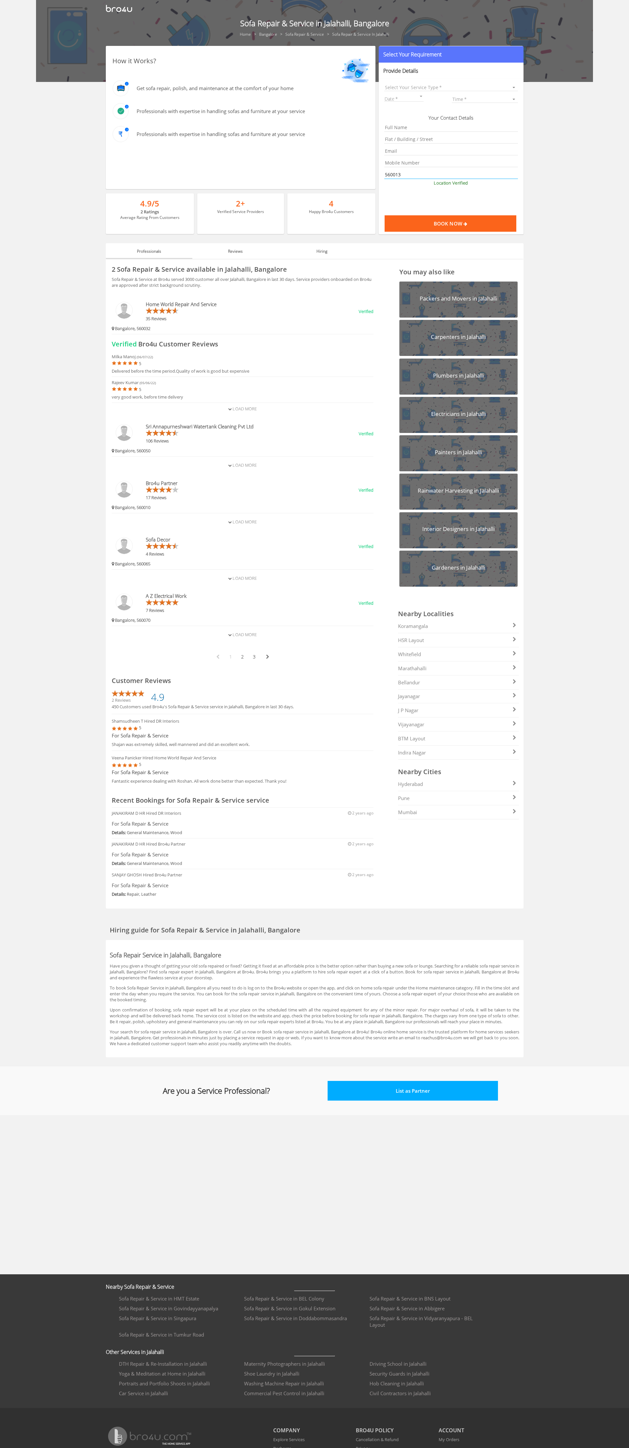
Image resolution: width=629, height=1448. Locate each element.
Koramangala (413, 626)
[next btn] (267, 657)
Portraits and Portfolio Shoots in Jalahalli (164, 1383)
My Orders (449, 1439)
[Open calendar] (421, 96)
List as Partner (413, 1090)
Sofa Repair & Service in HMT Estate (159, 1298)
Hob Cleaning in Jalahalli (397, 1383)
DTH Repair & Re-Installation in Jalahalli (163, 1363)
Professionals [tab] (149, 251)
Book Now (449, 223)
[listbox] (451, 87)
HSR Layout (411, 640)
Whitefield (409, 654)
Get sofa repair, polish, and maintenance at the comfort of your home (215, 88)
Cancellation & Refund (377, 1439)
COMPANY (286, 1430)
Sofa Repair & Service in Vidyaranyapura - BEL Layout (421, 1321)
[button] (451, 54)
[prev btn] (217, 657)
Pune (404, 798)
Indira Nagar (412, 752)
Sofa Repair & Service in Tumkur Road (161, 1334)
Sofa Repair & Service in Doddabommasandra (295, 1318)
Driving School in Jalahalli (398, 1363)
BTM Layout (411, 738)
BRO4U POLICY (374, 1430)
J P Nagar (408, 710)
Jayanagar (409, 696)
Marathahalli (412, 668)
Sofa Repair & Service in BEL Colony (284, 1298)
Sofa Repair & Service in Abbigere (407, 1308)
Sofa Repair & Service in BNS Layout (410, 1298)
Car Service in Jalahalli (143, 1393)
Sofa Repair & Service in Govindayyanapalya (168, 1308)
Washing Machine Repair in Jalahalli (284, 1383)
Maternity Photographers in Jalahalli (284, 1363)
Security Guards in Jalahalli (399, 1373)
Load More (244, 409)
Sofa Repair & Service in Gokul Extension (289, 1308)
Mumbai (407, 812)
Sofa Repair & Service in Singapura (157, 1318)
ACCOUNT (451, 1430)
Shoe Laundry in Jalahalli (271, 1373)
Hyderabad (410, 784)
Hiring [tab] (321, 251)
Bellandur (409, 682)
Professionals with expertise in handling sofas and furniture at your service (221, 111)
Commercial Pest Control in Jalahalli (284, 1393)
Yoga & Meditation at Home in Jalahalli (162, 1373)
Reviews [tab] (235, 251)
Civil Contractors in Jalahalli (400, 1393)
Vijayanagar (411, 724)
